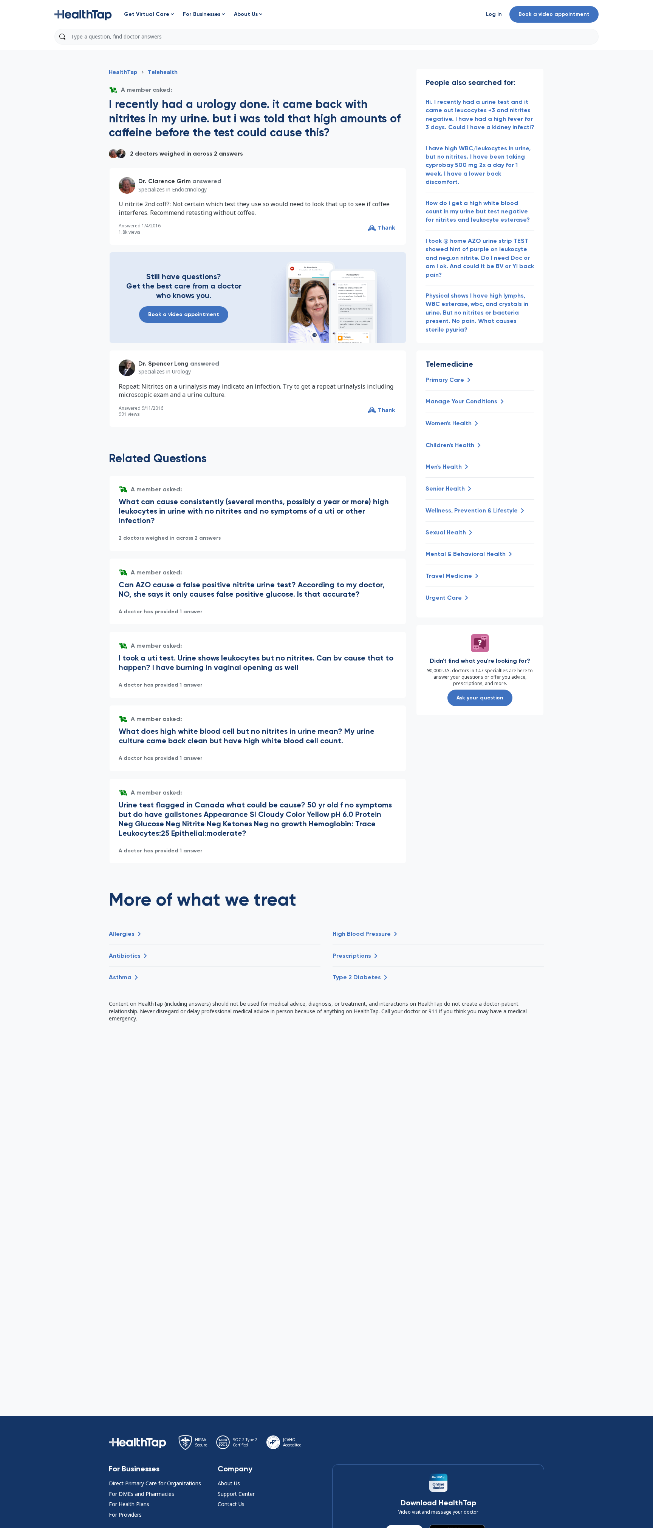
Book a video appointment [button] (554, 14)
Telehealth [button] (163, 72)
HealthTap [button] (123, 72)
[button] (83, 14)
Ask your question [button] (479, 698)
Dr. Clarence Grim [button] (164, 181)
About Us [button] (229, 1483)
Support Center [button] (236, 1493)
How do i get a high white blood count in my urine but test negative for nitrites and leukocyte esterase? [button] (478, 211)
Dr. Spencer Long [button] (163, 363)
